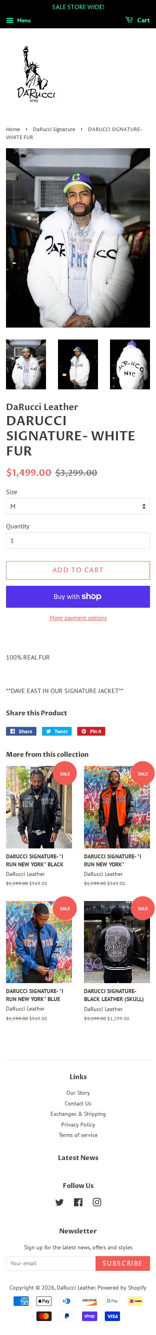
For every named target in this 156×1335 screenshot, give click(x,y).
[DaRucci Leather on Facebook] (78, 1203)
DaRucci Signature (54, 129)
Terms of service (78, 1135)
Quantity (17, 526)
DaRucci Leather (76, 1287)
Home (13, 129)
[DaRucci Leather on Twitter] (59, 1203)
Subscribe (122, 1263)
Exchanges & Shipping (78, 1113)
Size (11, 492)
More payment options (78, 618)
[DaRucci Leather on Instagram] (96, 1203)
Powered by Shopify (122, 1287)
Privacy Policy (78, 1124)
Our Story (78, 1092)
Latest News (78, 1158)
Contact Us (78, 1103)
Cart (143, 20)
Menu (23, 20)
